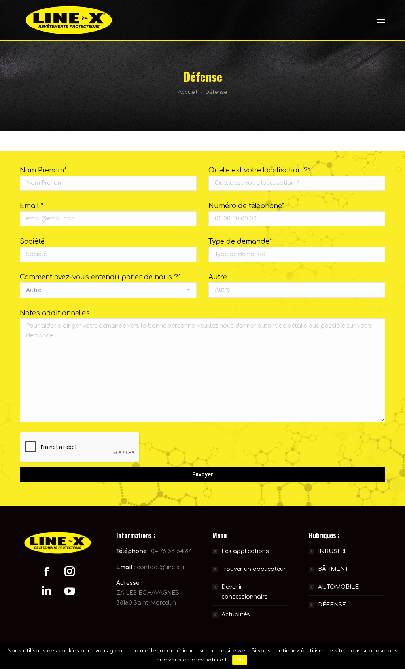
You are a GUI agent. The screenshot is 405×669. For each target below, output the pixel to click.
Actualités (235, 615)
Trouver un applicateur (253, 569)
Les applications (245, 551)
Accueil (187, 92)
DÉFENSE (332, 605)
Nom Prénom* (43, 170)
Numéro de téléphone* (246, 206)
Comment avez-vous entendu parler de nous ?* (100, 277)
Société (32, 241)
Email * (31, 206)
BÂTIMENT (333, 569)
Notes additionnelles (55, 313)
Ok (240, 660)
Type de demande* (240, 241)
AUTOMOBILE (338, 587)
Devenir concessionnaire (244, 592)
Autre (217, 277)
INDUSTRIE (333, 551)
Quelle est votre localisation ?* (259, 170)
